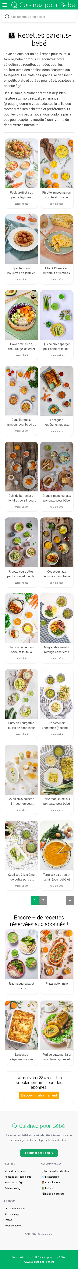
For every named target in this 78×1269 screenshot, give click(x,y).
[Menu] (4, 4)
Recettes (9, 1163)
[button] (39, 1153)
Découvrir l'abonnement (39, 1095)
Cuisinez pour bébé (43, 5)
